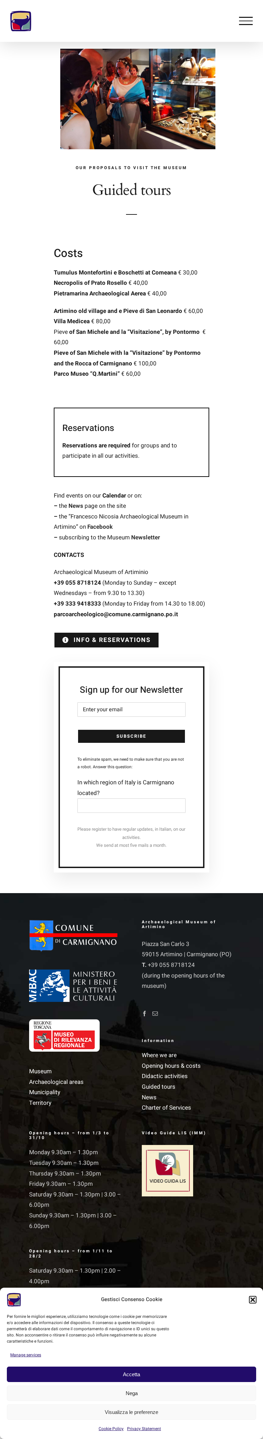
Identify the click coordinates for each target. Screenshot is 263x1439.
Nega (132, 1393)
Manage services (25, 1355)
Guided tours (158, 1087)
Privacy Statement (144, 1429)
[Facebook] (144, 1013)
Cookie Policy (111, 1429)
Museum (40, 1071)
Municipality (44, 1092)
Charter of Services (166, 1107)
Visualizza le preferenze (131, 1412)
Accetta (131, 1374)
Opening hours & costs (171, 1066)
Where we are (159, 1055)
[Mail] (155, 1013)
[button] (252, 1299)
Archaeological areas (56, 1082)
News (149, 1097)
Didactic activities (165, 1076)
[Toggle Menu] (246, 21)
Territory (40, 1103)
